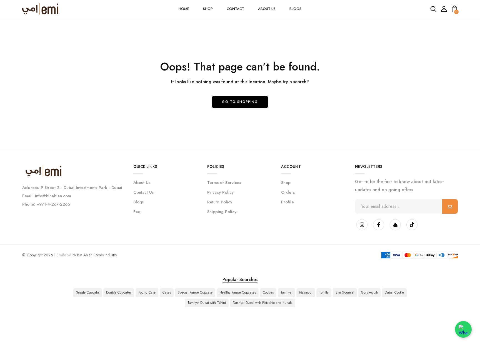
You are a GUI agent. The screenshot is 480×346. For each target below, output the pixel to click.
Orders (288, 192)
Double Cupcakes (118, 292)
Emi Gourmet (345, 292)
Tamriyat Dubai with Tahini (207, 302)
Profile (287, 202)
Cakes (166, 292)
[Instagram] (362, 224)
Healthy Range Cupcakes (237, 292)
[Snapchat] (395, 224)
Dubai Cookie (394, 292)
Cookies (268, 292)
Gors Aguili (369, 292)
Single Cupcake (87, 292)
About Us (141, 183)
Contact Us (143, 192)
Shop (286, 183)
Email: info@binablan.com (46, 196)
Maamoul (305, 292)
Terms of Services (224, 183)
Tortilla (324, 292)
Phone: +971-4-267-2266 (46, 204)
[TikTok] (412, 224)
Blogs (138, 202)
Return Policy (219, 202)
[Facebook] (378, 224)
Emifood (63, 255)
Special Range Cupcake (195, 292)
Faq (137, 212)
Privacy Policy (220, 192)
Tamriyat (286, 292)
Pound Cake (147, 292)
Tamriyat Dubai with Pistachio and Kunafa (262, 302)
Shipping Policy (221, 212)
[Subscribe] (450, 206)
